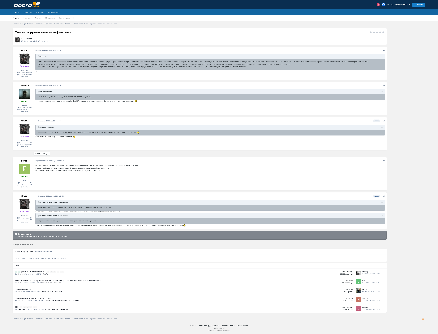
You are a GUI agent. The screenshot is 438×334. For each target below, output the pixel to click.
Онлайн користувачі (66, 18)
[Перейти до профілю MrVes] (17, 39)
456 (25, 106)
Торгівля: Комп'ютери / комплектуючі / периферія (62, 300)
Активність (40, 12)
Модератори (50, 18)
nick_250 (21, 300)
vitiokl (20, 283)
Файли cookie (242, 326)
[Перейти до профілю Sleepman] (358, 308)
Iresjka (20, 292)
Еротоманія (43, 41)
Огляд (17, 12)
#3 (384, 121)
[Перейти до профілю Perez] (24, 169)
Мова (192, 326)
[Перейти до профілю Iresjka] (358, 290)
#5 (384, 196)
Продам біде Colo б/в (23, 289)
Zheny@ (20, 274)
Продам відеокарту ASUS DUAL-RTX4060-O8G (33, 298)
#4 (384, 161)
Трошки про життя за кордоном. (33, 272)
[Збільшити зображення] (136, 101)
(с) (36, 71)
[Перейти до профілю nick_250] (358, 299)
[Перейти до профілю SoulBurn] (24, 94)
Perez (24, 161)
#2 (384, 85)
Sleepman (21, 309)
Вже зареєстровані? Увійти (398, 5)
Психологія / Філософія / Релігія (56, 309)
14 (34, 307)
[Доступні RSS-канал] (423, 318)
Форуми (16, 18)
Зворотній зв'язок (228, 326)
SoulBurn (24, 85)
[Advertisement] (407, 42)
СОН (17, 307)
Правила (38, 18)
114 (25, 181)
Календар (27, 18)
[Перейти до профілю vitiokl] (358, 281)
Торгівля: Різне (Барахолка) (51, 283)
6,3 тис (25, 70)
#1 (384, 50)
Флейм (45, 274)
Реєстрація (419, 4)
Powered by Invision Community (219, 330)
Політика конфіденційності (208, 326)
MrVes (29, 39)
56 (62, 272)
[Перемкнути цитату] (39, 56)
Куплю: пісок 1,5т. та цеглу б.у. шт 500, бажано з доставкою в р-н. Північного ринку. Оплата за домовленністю (58, 280)
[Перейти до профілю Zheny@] (358, 273)
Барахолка (28, 12)
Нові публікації (53, 12)
